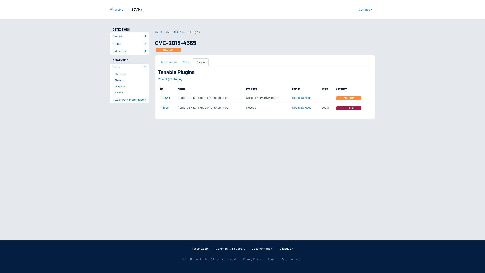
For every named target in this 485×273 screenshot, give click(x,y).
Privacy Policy (252, 259)
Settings (364, 9)
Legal (271, 259)
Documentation (262, 248)
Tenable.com (200, 248)
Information (169, 62)
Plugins (201, 62)
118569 (164, 107)
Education (286, 248)
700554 (165, 97)
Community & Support (230, 248)
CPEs (186, 62)
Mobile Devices (301, 97)
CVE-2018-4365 (176, 32)
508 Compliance (292, 259)
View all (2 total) (168, 79)
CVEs (138, 9)
